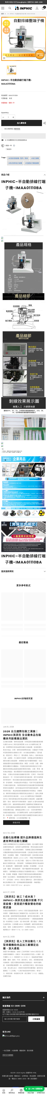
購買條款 (17, 129)
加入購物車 (21, 123)
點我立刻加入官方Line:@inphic (16, 2)
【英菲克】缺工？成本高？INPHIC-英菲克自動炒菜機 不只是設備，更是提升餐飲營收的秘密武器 (23, 902)
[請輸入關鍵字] (9, 8)
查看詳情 (16, 822)
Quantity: (5, 113)
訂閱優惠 (36, 1019)
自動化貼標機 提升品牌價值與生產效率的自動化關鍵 (22, 839)
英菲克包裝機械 (8, 1055)
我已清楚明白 (9, 129)
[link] (12, 625)
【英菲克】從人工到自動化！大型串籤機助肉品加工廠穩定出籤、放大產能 (22, 945)
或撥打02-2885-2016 (34, 2)
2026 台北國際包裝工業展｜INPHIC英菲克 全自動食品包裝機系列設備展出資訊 (22, 735)
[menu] (2, 8)
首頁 (2, 14)
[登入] (37, 8)
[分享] (44, 123)
